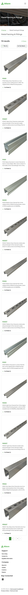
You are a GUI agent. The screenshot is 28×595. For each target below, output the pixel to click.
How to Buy (4, 554)
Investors (4, 570)
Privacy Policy (5, 590)
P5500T (4, 524)
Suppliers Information (7, 558)
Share (24, 41)
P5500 (4, 484)
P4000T (4, 443)
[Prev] (7, 538)
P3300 (4, 281)
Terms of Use (14, 590)
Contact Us (4, 556)
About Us (4, 565)
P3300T (4, 322)
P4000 (4, 403)
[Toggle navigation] (25, 3)
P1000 (4, 78)
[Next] (20, 538)
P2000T (4, 240)
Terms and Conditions (16, 589)
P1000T (4, 119)
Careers (4, 567)
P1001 (4, 159)
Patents (4, 572)
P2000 (4, 200)
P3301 (4, 362)
